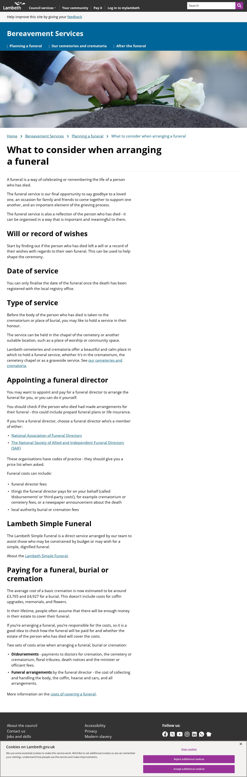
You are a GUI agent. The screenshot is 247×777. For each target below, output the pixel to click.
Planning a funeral (26, 46)
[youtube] (180, 735)
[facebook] (165, 735)
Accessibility (95, 725)
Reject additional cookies (189, 759)
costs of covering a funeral (73, 694)
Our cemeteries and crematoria (79, 46)
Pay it (98, 8)
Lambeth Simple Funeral (46, 555)
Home (12, 136)
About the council (22, 725)
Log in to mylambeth (124, 8)
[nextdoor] (209, 735)
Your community (75, 8)
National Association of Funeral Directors (46, 435)
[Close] (241, 744)
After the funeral (131, 46)
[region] (123, 759)
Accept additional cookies (189, 769)
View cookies (189, 749)
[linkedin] (194, 735)
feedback (74, 16)
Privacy (91, 731)
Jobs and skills (19, 736)
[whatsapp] (201, 735)
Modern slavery (98, 736)
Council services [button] (41, 8)
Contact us (16, 731)
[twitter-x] (172, 735)
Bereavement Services (45, 33)
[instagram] (187, 735)
